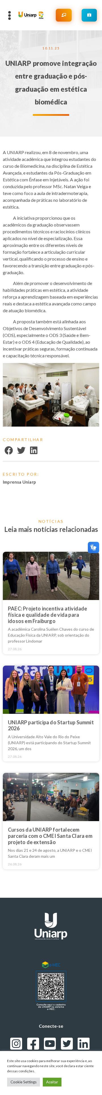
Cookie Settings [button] (23, 1082)
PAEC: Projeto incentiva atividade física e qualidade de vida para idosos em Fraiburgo (47, 614)
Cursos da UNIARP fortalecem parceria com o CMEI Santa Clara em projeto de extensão (50, 836)
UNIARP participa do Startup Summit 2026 (51, 725)
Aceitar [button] (52, 1082)
